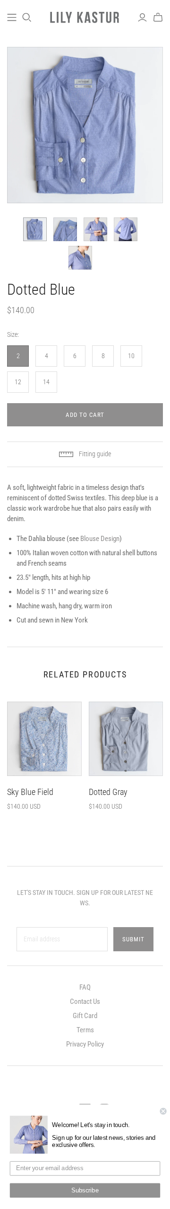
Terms (85, 1030)
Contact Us (85, 1001)
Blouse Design (99, 538)
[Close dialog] (163, 1111)
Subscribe (85, 1190)
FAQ (85, 987)
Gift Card (85, 1015)
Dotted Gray (108, 792)
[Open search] (27, 17)
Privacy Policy (85, 1044)
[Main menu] (12, 17)
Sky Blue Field (30, 792)
